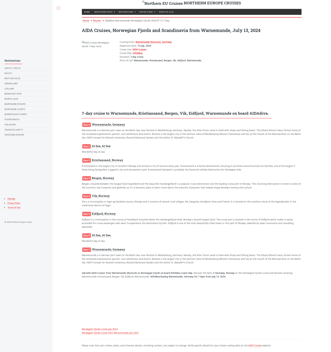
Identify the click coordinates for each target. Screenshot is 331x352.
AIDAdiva (137, 53)
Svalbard (10, 124)
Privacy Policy (13, 203)
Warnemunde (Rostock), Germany (154, 41)
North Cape (11, 99)
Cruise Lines (146, 12)
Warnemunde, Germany (108, 124)
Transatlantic (14, 130)
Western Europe (14, 135)
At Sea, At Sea (101, 146)
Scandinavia (12, 119)
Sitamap (11, 198)
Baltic (8, 73)
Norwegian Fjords (16, 114)
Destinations (126, 12)
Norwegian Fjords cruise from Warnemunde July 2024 (110, 332)
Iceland (9, 88)
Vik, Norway (101, 196)
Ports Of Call (166, 12)
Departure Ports (103, 12)
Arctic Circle (13, 68)
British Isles (12, 78)
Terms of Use (13, 207)
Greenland (11, 83)
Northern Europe (15, 104)
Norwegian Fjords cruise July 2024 (100, 329)
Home (87, 12)
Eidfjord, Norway (104, 213)
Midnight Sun (13, 94)
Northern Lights (15, 109)
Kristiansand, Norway (107, 160)
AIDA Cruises (139, 49)
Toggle (58, 7)
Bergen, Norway (103, 178)
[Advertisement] (191, 84)
